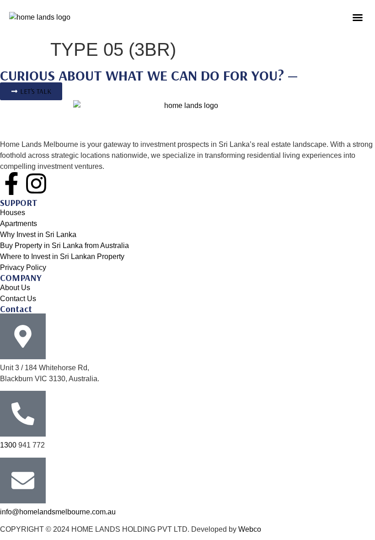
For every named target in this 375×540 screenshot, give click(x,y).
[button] (357, 17)
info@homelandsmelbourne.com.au (58, 512)
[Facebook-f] (11, 183)
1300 (9, 445)
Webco (249, 529)
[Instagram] (36, 183)
